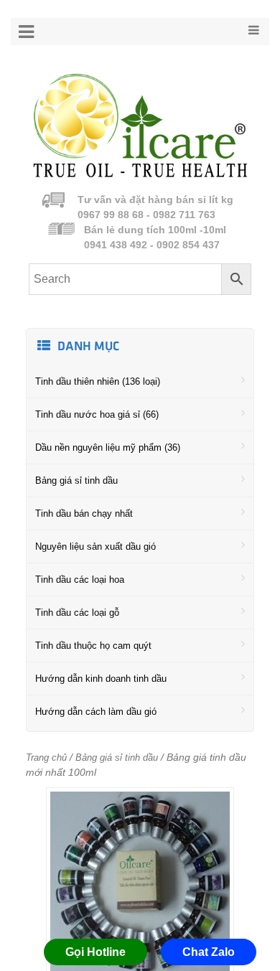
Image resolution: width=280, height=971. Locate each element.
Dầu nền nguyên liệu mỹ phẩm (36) (107, 447)
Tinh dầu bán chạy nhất (84, 513)
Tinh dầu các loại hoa (79, 579)
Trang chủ (46, 757)
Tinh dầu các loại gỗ (77, 612)
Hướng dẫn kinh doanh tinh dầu (101, 678)
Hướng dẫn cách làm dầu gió (96, 711)
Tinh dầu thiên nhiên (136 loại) (97, 381)
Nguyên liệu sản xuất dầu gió (95, 546)
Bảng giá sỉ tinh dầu (76, 480)
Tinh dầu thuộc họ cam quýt (93, 645)
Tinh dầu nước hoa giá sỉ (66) (97, 414)
